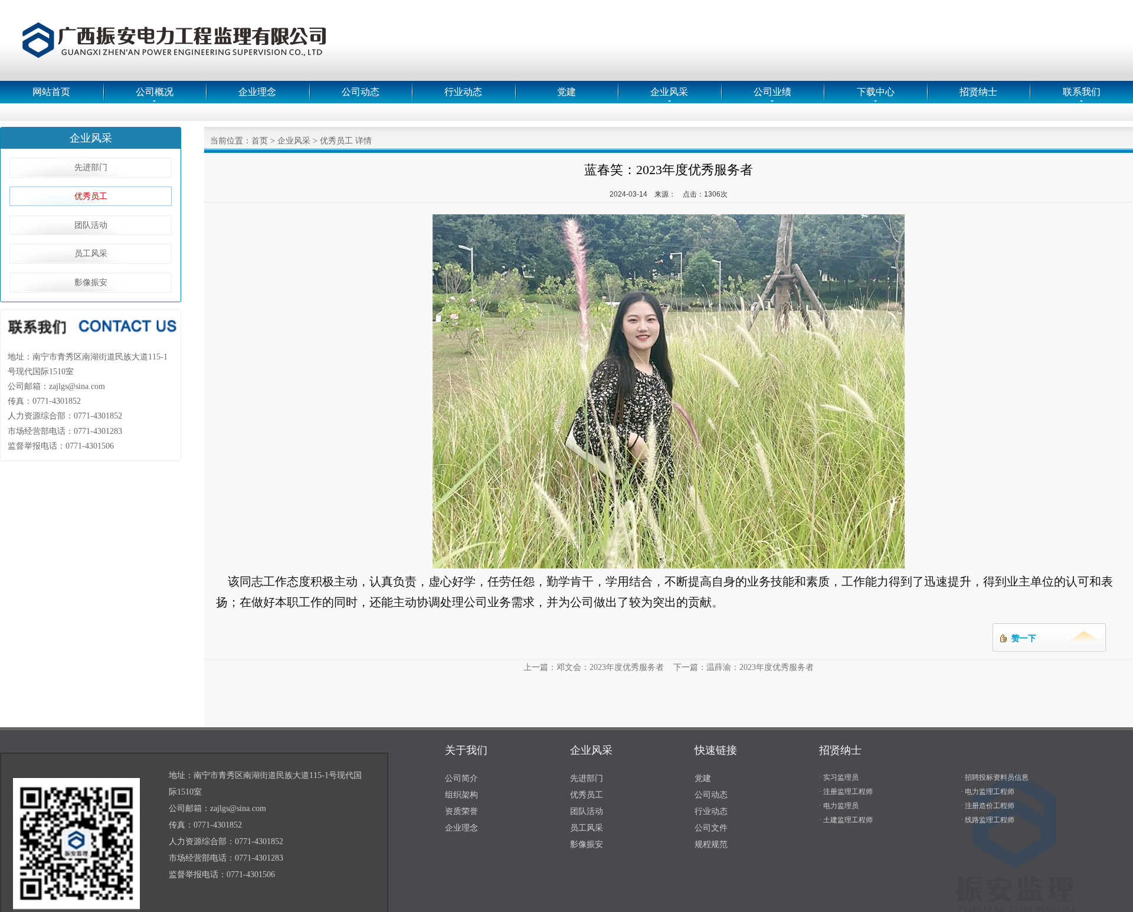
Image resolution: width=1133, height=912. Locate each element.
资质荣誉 (461, 811)
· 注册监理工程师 (846, 791)
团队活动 (90, 225)
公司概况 (154, 92)
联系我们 (1082, 92)
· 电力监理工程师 (987, 791)
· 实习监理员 (839, 777)
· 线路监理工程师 (987, 820)
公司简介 (461, 778)
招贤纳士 (978, 92)
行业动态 (463, 92)
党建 (566, 92)
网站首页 (51, 92)
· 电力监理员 (839, 806)
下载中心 (876, 92)
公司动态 (360, 92)
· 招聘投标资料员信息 (995, 777)
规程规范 (711, 844)
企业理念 (257, 92)
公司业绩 (772, 92)
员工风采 (90, 253)
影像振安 (90, 282)
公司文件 (711, 827)
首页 (259, 140)
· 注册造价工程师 (987, 806)
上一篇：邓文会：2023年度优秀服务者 (593, 667)
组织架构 (461, 794)
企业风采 (669, 92)
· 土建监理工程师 (846, 820)
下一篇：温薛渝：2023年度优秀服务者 (743, 667)
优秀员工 (90, 196)
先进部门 (90, 167)
